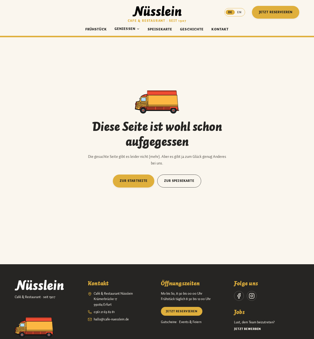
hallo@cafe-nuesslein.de (111, 319)
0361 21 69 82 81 (104, 311)
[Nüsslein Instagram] (252, 296)
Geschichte (192, 29)
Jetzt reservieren (275, 12)
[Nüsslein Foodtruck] (34, 327)
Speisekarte (160, 29)
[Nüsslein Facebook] (239, 296)
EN (239, 12)
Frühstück (96, 29)
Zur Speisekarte (179, 180)
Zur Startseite (133, 180)
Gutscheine (169, 322)
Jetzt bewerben (247, 329)
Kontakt (220, 29)
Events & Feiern (190, 322)
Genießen (125, 28)
